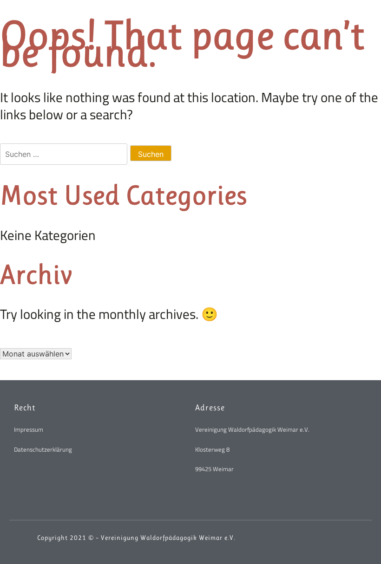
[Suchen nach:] (65, 151)
